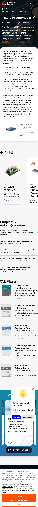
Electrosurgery (16, 11)
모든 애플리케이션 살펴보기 (18, 450)
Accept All (19, 496)
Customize (19, 504)
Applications (11, 9)
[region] (19, 487)
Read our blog (18, 405)
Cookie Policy (15, 490)
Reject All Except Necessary (19, 500)
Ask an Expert (24, 22)
